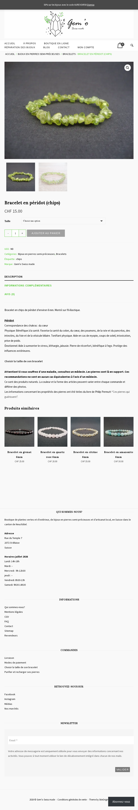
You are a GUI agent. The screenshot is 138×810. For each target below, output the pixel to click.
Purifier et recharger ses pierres (22, 672)
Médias (8, 704)
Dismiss (90, 4)
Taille (7, 221)
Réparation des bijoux (19, 47)
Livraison (9, 657)
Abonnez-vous (121, 801)
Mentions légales (13, 611)
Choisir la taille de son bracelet (23, 361)
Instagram (9, 699)
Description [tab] (13, 276)
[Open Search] (132, 45)
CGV (6, 616)
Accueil (10, 54)
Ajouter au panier (46, 233)
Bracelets (69, 54)
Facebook (9, 694)
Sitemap (8, 630)
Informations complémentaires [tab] (28, 285)
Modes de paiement (15, 662)
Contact (64, 47)
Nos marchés (11, 708)
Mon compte (86, 47)
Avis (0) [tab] (9, 294)
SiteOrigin (104, 799)
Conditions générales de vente (72, 799)
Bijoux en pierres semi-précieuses (39, 54)
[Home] (69, 37)
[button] (127, 67)
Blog (46, 47)
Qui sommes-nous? (14, 607)
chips (19, 259)
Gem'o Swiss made (24, 264)
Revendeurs (11, 635)
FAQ (6, 621)
